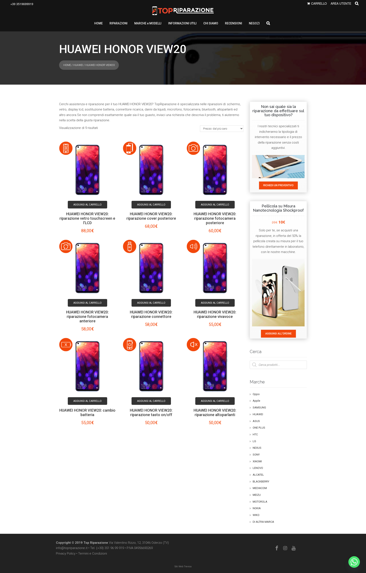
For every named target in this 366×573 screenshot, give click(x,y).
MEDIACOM (260, 488)
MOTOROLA (260, 501)
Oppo (256, 394)
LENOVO (258, 468)
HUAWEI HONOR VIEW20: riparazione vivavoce (215, 314)
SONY (256, 454)
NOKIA (257, 508)
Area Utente (341, 3)
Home (67, 65)
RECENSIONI (233, 23)
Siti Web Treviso (183, 566)
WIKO (256, 515)
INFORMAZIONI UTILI (182, 23)
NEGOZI (254, 23)
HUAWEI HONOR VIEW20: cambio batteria (87, 412)
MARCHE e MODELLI (147, 23)
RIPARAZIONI (119, 23)
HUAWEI (78, 65)
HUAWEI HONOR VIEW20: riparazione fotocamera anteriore (87, 316)
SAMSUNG (259, 407)
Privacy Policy (65, 553)
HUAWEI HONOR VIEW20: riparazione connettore (151, 314)
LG (254, 441)
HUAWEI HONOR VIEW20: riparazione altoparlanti (215, 412)
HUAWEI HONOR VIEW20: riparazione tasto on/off (151, 412)
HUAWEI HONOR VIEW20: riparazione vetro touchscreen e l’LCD (87, 218)
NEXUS (257, 447)
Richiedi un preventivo (278, 185)
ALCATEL (258, 474)
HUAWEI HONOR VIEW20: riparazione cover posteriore (151, 216)
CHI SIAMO (210, 23)
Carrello (319, 3)
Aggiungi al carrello (87, 204)
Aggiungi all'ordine (278, 333)
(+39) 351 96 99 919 (110, 548)
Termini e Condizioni (92, 553)
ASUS (256, 421)
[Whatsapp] (354, 562)
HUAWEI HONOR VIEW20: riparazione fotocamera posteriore (215, 218)
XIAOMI (257, 461)
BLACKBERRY (261, 481)
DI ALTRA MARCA (263, 521)
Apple (256, 400)
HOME (98, 23)
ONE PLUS (259, 427)
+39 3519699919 (21, 4)
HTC (255, 434)
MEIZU (257, 494)
